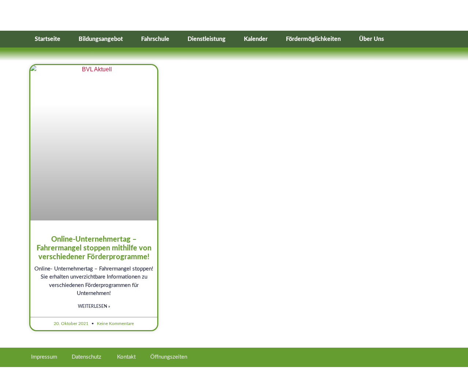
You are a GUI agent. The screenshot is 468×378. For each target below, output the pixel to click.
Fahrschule (155, 39)
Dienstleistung (207, 39)
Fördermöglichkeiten (313, 39)
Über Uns (371, 39)
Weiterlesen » (94, 306)
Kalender (256, 39)
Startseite (47, 39)
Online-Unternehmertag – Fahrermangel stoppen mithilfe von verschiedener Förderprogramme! (94, 248)
